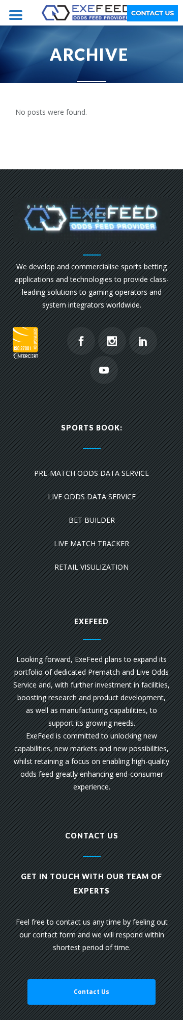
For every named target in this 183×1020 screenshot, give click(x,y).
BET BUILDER (92, 520)
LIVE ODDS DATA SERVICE (92, 496)
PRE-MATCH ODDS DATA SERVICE (91, 473)
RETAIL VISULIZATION (91, 567)
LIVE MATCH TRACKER (91, 543)
